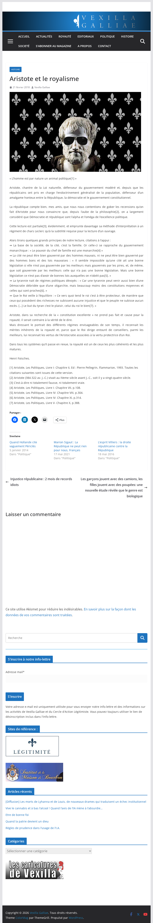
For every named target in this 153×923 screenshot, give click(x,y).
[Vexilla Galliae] (76, 14)
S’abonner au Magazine (53, 46)
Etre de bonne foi (17, 815)
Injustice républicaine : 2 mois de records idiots (41, 482)
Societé (23, 46)
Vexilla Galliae (42, 87)
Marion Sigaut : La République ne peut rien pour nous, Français (70, 446)
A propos (85, 46)
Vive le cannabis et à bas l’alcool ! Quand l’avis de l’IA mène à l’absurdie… (54, 808)
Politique (107, 36)
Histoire (127, 36)
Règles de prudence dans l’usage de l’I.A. (33, 828)
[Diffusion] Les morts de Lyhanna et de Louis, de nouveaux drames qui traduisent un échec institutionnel (76, 802)
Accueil (24, 36)
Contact (104, 46)
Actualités (44, 36)
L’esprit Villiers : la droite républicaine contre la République (114, 446)
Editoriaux (85, 36)
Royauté (65, 36)
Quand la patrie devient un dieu (27, 821)
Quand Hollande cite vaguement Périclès (23, 444)
